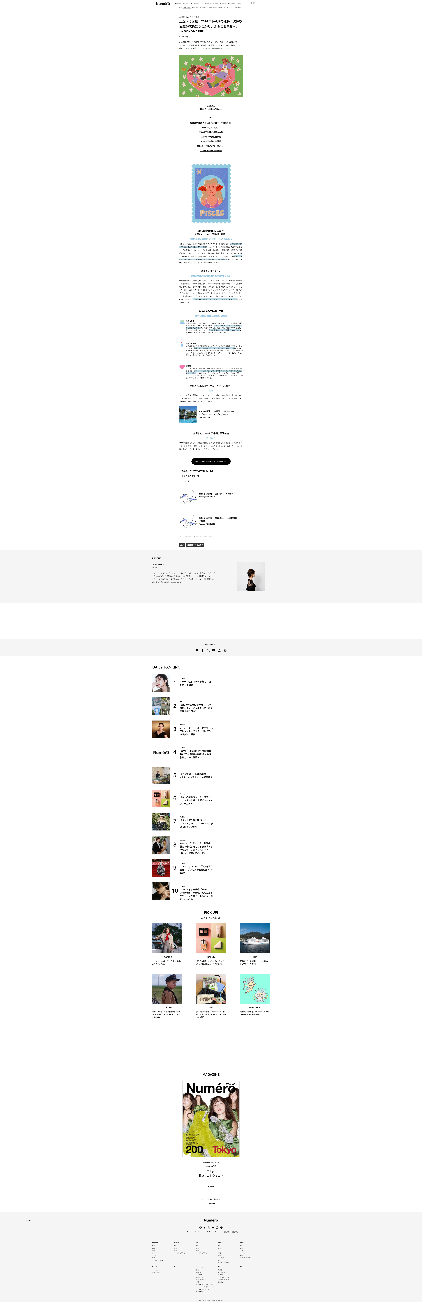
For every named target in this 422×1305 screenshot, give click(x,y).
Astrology (223, 4)
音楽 (219, 1255)
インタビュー (156, 1270)
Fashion (178, 4)
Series (215, 4)
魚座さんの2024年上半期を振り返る (198, 471)
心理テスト (221, 7)
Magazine (231, 4)
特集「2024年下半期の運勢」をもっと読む (211, 461)
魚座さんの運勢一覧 (190, 476)
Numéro (163, 3)
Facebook (202, 650)
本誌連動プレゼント (223, 1279)
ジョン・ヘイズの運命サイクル (204, 1284)
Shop (239, 4)
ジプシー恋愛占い (201, 1279)
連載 (153, 1258)
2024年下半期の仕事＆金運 (211, 132)
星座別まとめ (239, 7)
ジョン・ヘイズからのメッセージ (205, 1287)
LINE (197, 650)
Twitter (208, 650)
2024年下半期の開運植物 (211, 151)
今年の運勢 (187, 7)
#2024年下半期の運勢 (195, 545)
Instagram (219, 650)
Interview (208, 4)
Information (217, 1232)
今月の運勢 (195, 7)
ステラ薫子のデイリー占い (203, 1289)
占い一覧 (185, 481)
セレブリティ (222, 1258)
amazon (212, 1203)
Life (202, 4)
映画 (219, 1253)
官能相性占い (212, 7)
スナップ (154, 1255)
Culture (196, 4)
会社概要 (226, 1232)
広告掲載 (235, 1232)
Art (191, 4)
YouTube (213, 650)
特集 (180, 7)
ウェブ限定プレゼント (224, 1277)
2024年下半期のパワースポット (211, 146)
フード (242, 1250)
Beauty (185, 4)
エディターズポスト (157, 1260)
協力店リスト (222, 1282)
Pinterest (225, 650)
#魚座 (182, 545)
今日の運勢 (203, 7)
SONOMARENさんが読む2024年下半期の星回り (211, 123)
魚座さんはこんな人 (211, 127)
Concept (189, 1232)
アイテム (154, 1253)
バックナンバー (222, 1272)
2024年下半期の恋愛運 (211, 141)
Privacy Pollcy (207, 1232)
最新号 (220, 1270)
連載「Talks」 (156, 1272)
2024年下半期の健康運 (211, 137)
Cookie (197, 1232)
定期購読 (211, 1187)
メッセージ (230, 7)
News (154, 1248)
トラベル (242, 1253)
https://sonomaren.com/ (172, 582)
